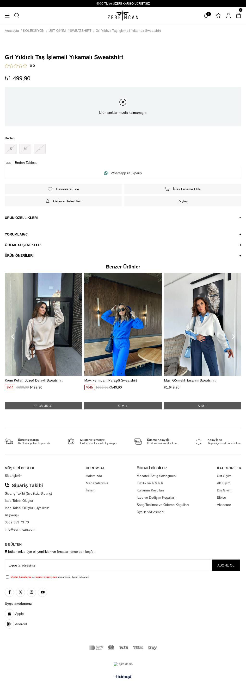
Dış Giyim (224, 490)
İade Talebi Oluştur (19, 501)
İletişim (91, 490)
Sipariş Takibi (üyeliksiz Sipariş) (28, 493)
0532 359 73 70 (17, 522)
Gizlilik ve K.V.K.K (150, 483)
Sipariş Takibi (27, 485)
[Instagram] (31, 592)
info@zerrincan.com (20, 529)
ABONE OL (225, 565)
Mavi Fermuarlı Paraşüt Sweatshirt (110, 380)
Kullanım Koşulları (150, 490)
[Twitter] (20, 592)
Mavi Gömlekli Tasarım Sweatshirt (189, 380)
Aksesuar (224, 505)
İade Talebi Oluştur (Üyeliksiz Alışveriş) (27, 511)
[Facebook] (9, 592)
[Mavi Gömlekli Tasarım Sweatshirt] (202, 324)
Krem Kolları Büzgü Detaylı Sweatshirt (33, 380)
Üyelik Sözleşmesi (150, 512)
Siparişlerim (14, 475)
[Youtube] (42, 592)
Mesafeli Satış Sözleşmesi (156, 476)
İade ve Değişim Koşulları (156, 497)
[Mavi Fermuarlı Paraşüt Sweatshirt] (122, 324)
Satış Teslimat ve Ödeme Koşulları (163, 505)
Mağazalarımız (97, 483)
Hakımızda (94, 476)
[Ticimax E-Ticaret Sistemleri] (123, 677)
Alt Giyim (223, 483)
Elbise (221, 497)
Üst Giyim (224, 476)
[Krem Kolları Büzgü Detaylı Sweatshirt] (43, 324)
